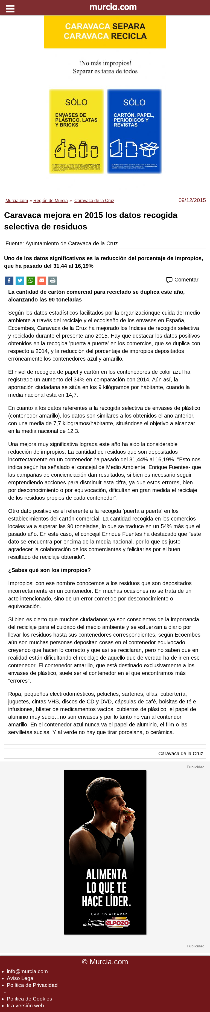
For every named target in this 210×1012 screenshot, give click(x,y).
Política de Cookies (29, 999)
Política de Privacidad (32, 985)
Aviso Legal (20, 978)
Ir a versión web (25, 1005)
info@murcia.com (27, 971)
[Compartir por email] (41, 281)
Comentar (186, 280)
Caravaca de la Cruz (180, 753)
